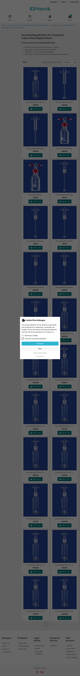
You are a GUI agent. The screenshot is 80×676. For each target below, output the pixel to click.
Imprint (42, 356)
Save (40, 349)
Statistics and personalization (35, 339)
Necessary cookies (31, 335)
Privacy (38, 356)
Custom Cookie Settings (40, 353)
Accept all (40, 344)
